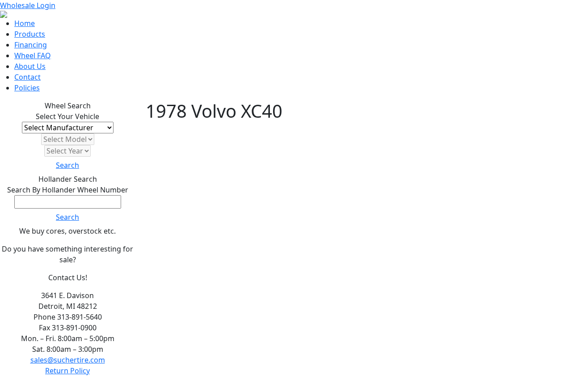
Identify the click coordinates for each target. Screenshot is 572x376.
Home (24, 23)
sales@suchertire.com (67, 360)
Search (67, 165)
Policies (27, 88)
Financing (30, 45)
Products (29, 34)
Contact (27, 77)
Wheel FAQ (32, 55)
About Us (30, 66)
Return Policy (67, 371)
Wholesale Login (27, 5)
